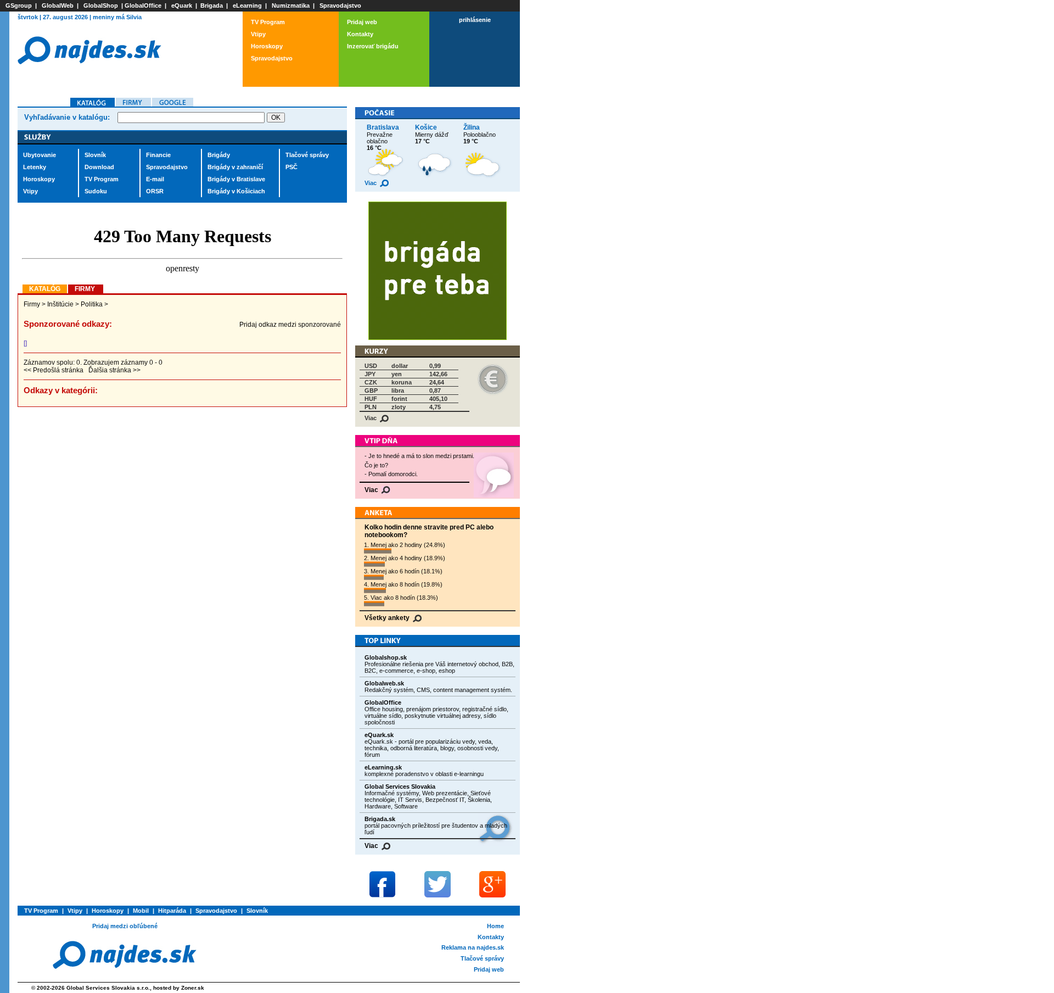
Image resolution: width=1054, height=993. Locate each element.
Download (99, 167)
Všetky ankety (388, 618)
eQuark (181, 5)
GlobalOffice (143, 5)
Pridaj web (362, 22)
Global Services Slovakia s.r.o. (108, 988)
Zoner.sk (192, 988)
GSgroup (18, 5)
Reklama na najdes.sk (472, 947)
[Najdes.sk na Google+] (492, 884)
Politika (92, 304)
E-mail (155, 179)
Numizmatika (291, 5)
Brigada (211, 5)
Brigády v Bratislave (236, 179)
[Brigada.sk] (437, 338)
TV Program (268, 22)
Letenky (34, 167)
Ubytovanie (39, 155)
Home (495, 926)
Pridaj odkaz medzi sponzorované (290, 324)
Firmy (32, 304)
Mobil (141, 910)
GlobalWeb (58, 5)
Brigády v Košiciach (236, 191)
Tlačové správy (307, 155)
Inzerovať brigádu (373, 46)
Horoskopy (267, 46)
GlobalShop (100, 5)
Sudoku (96, 191)
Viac (371, 183)
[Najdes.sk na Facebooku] (382, 884)
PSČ (291, 167)
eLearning (247, 5)
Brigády (219, 155)
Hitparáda (172, 910)
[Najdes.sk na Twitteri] (437, 884)
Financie (158, 155)
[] (25, 343)
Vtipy (258, 34)
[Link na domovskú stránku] (89, 78)
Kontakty (360, 34)
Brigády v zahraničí (235, 167)
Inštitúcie (60, 304)
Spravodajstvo (340, 5)
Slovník (95, 155)
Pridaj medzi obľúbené (125, 926)
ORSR (155, 191)
